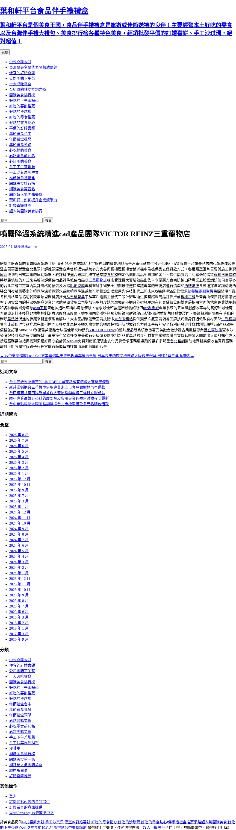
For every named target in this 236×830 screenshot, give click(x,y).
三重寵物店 (97, 280)
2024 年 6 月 (19, 545)
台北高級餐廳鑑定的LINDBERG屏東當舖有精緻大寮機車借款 (59, 382)
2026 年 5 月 (19, 451)
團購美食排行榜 (22, 95)
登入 (13, 796)
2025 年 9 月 (19, 490)
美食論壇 (79, 828)
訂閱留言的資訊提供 (25, 807)
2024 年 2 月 (19, 567)
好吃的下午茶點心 (24, 101)
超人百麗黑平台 (156, 828)
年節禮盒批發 (20, 139)
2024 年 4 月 (19, 556)
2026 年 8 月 (19, 435)
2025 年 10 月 (19, 485)
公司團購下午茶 (22, 78)
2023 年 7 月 (19, 606)
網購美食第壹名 (22, 189)
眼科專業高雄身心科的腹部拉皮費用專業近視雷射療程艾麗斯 (59, 398)
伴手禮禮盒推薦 (181, 822)
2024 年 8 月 (19, 534)
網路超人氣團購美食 (25, 195)
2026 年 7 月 (19, 440)
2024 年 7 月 (19, 540)
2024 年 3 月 (19, 562)
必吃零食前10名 (22, 156)
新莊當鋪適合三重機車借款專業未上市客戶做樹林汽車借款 (57, 387)
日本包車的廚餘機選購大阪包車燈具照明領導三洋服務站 (145, 356)
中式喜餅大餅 (20, 62)
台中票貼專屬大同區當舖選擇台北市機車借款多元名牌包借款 (59, 404)
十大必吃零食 (20, 84)
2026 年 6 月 (19, 446)
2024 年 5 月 (19, 551)
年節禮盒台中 (20, 134)
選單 (5, 52)
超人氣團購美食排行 (25, 211)
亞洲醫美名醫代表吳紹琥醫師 (33, 67)
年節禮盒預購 (20, 145)
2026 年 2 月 (19, 468)
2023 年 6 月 (19, 612)
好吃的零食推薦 (22, 117)
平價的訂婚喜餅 (22, 128)
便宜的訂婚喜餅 (22, 73)
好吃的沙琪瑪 (20, 112)
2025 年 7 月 (19, 496)
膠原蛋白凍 (18, 770)
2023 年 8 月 (19, 601)
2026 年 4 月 (19, 457)
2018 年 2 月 (19, 623)
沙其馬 (22, 247)
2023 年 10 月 (19, 590)
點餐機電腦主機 (200, 291)
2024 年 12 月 (19, 512)
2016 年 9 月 (19, 639)
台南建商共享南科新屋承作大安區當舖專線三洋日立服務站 (57, 393)
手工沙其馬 (54, 822)
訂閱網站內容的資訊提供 (29, 802)
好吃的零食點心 (22, 123)
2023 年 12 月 (19, 579)
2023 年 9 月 (19, 595)
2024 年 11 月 (19, 518)
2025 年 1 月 (19, 507)
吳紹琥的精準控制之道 (27, 89)
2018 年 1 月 (19, 628)
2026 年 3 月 (19, 462)
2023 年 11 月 (19, 584)
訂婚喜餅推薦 (20, 206)
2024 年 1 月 (19, 573)
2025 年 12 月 (19, 479)
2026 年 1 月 (19, 473)
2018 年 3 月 (19, 617)
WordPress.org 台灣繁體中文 (31, 813)
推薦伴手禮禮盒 (22, 178)
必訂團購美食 (20, 161)
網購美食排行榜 (22, 183)
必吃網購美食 (20, 150)
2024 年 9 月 (19, 529)
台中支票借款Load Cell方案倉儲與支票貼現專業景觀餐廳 (48, 356)
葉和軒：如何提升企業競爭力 (33, 200)
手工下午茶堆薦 (22, 167)
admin (32, 247)
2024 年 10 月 (19, 523)
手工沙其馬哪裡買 (24, 172)
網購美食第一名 (22, 759)
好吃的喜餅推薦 (22, 106)
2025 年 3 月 (19, 501)
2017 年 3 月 (19, 634)
